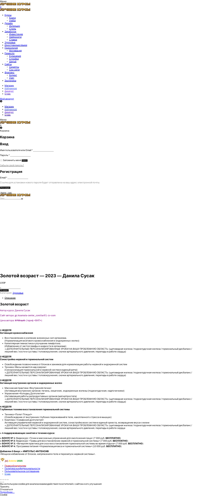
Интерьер (14, 26)
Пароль (5, 155)
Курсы (8, 15)
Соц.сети (14, 69)
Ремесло (9, 53)
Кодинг (13, 75)
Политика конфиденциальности (22, 468)
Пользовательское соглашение (22, 471)
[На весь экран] (5, 479)
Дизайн (9, 23)
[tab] (101, 298)
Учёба (12, 20)
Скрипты (14, 67)
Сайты (8, 64)
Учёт (11, 78)
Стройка (14, 58)
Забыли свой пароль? (12, 165)
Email (3, 177)
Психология (11, 48)
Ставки (13, 39)
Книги (12, 17)
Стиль (12, 28)
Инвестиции (16, 34)
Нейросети (15, 37)
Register (3, 193)
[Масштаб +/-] (8, 479)
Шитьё (12, 61)
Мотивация (15, 50)
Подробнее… (7, 492)
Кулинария (15, 56)
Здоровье (10, 42)
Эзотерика (10, 80)
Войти (25, 160)
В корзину (4, 290)
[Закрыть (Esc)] (1, 479)
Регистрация (5, 188)
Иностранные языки (16, 45)
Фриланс (9, 72)
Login (10, 193)
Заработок (10, 31)
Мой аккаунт (7, 99)
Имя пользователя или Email (16, 150)
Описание (10, 298)
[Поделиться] (3, 479)
